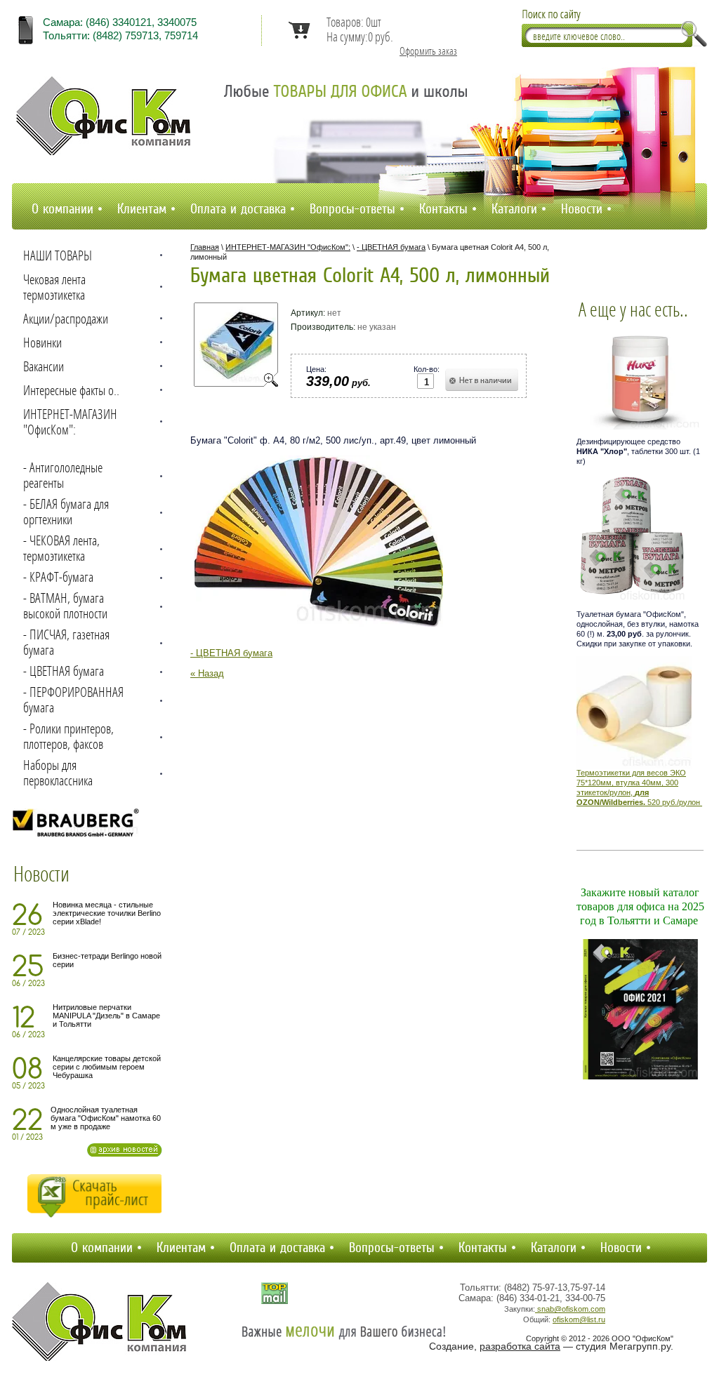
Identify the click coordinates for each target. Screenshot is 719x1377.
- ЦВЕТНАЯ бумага (391, 247)
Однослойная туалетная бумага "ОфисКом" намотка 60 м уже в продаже (106, 1118)
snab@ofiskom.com (570, 1309)
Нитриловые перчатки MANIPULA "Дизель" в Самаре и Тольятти (106, 1015)
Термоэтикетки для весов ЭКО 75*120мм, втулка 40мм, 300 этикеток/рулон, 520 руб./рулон (638, 787)
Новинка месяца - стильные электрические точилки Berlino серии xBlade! (107, 913)
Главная (204, 247)
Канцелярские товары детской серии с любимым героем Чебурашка (107, 1066)
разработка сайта (520, 1346)
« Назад (207, 673)
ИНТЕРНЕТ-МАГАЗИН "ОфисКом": (287, 247)
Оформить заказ (428, 51)
